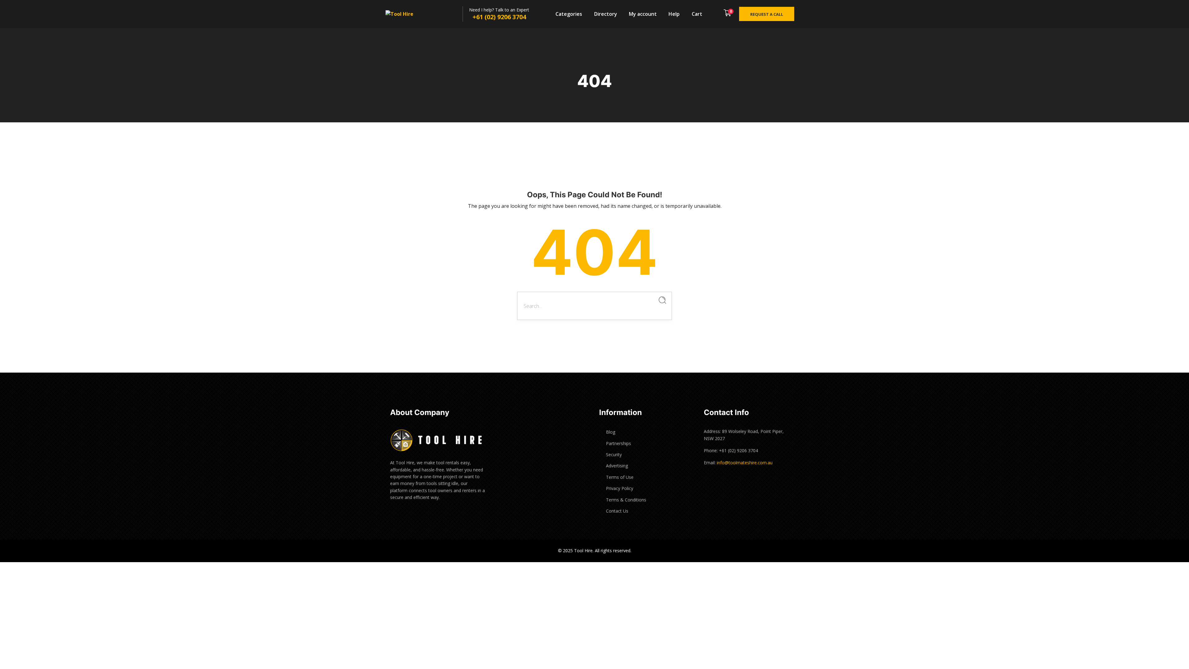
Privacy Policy (619, 488)
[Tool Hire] (405, 14)
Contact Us (617, 511)
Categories (568, 14)
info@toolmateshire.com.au (745, 463)
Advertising (617, 466)
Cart (697, 14)
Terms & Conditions (626, 500)
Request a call (766, 14)
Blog (610, 432)
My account (643, 14)
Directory (605, 14)
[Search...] (662, 300)
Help (674, 14)
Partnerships (618, 443)
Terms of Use (620, 477)
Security (614, 454)
